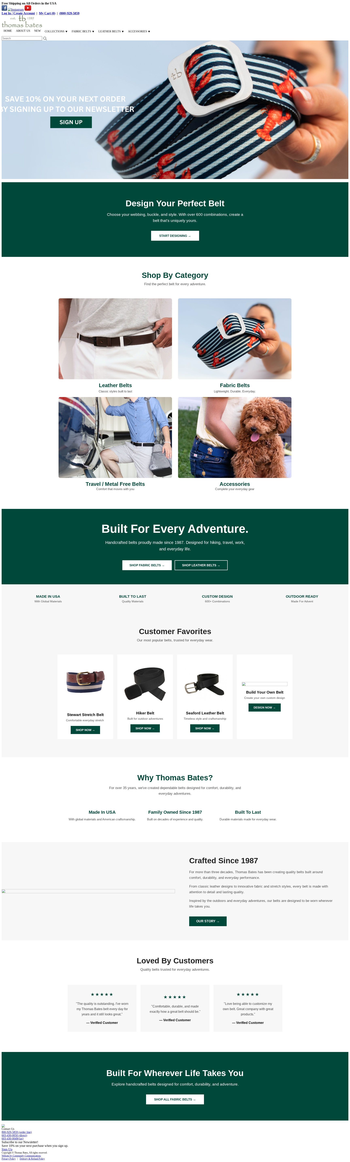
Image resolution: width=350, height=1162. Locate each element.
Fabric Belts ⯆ (83, 31)
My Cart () (47, 13)
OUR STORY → (208, 921)
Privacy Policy (9, 1158)
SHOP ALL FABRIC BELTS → (175, 1099)
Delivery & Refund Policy (32, 1158)
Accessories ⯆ (139, 31)
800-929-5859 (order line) (17, 1132)
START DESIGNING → (175, 235)
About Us (23, 30)
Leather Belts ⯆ (111, 31)
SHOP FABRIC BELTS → (147, 565)
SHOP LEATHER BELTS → (201, 565)
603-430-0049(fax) (12, 1138)
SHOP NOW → (85, 730)
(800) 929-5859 (69, 13)
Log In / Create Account (18, 13)
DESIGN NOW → (265, 707)
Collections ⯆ (56, 31)
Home (8, 30)
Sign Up (7, 1149)
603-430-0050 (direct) (14, 1135)
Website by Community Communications (21, 1155)
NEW (37, 30)
